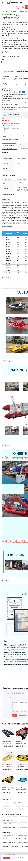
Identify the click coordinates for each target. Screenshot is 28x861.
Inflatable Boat (5, 806)
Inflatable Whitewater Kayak (9, 827)
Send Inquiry (14, 858)
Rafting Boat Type (20, 809)
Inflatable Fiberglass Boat (9, 842)
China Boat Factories (8, 835)
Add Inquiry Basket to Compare (10, 139)
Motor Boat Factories (8, 839)
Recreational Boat (23, 11)
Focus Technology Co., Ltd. (19, 854)
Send (15, 715)
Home (3, 11)
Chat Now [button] (20, 857)
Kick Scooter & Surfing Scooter (10, 824)
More (3, 849)
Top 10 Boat (6, 846)
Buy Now (6, 858)
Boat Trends (15, 846)
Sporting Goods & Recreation (12, 11)
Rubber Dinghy (5, 809)
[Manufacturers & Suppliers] (14, 2)
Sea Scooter (23, 824)
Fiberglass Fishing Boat (22, 839)
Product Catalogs (23, 803)
